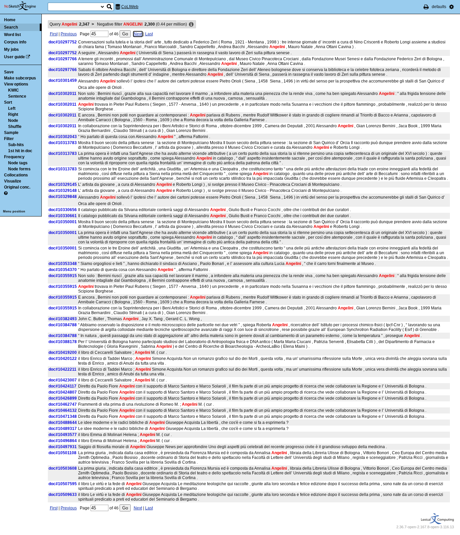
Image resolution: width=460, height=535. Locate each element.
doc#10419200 (62, 352)
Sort (8, 102)
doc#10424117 (62, 386)
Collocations (16, 175)
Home (9, 20)
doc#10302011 (62, 93)
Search (11, 27)
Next (138, 34)
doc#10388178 (62, 341)
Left (11, 108)
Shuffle (15, 126)
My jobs (11, 49)
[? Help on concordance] (5, 193)
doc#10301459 (62, 80)
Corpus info (15, 42)
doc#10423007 (62, 380)
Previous (69, 34)
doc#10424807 (62, 392)
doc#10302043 (62, 136)
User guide (14, 57)
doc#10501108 (62, 452)
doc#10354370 (62, 269)
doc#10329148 (62, 190)
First (54, 34)
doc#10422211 (62, 369)
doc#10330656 (62, 209)
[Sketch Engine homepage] (25, 6)
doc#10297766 (62, 59)
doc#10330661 (62, 215)
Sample (11, 132)
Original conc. (17, 187)
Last (149, 34)
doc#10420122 (62, 358)
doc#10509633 (62, 494)
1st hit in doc (20, 150)
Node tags (18, 163)
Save (9, 72)
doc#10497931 (62, 446)
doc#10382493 (62, 318)
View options (16, 84)
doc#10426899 (62, 398)
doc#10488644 (62, 422)
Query (70, 24)
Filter (9, 138)
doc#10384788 (62, 325)
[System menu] (451, 6)
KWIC (13, 90)
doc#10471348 (62, 416)
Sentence (17, 96)
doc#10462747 (62, 404)
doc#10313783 (62, 142)
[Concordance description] (191, 25)
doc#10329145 (62, 184)
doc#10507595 (62, 483)
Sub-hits (16, 144)
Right (13, 114)
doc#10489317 (62, 428)
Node (13, 120)
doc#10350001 (62, 222)
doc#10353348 (62, 263)
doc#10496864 (62, 440)
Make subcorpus (20, 78)
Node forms (19, 169)
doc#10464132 (62, 410)
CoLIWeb (129, 6)
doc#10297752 (62, 42)
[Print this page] (426, 6)
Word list (12, 34)
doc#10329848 (62, 196)
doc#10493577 (62, 434)
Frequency (14, 157)
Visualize (12, 181)
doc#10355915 (62, 275)
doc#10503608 (62, 468)
